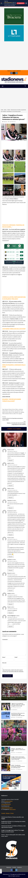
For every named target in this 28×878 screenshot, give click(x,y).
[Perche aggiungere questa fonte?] (26, 3)
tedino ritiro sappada (17, 413)
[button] (4, 86)
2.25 (13, 258)
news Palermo (11, 410)
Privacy (12, 813)
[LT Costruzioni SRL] (14, 33)
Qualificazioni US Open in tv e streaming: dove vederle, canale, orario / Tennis (13, 822)
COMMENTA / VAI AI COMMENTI (14, 428)
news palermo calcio (19, 410)
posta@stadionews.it (6, 804)
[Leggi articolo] (5, 706)
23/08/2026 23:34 (19, 769)
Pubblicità (18, 70)
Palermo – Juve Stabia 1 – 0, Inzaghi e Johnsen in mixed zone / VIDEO (18, 749)
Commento (5, 639)
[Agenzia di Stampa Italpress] (11, 782)
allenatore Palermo (8, 409)
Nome (4, 657)
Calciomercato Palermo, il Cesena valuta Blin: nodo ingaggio (12, 817)
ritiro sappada (21, 412)
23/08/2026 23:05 (12, 698)
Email (16, 657)
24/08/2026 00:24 (10, 743)
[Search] (25, 86)
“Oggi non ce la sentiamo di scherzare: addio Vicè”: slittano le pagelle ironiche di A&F (18, 704)
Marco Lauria (12, 809)
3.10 (10, 258)
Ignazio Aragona (8, 801)
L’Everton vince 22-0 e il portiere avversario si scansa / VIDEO (12, 418)
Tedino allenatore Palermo (7, 413)
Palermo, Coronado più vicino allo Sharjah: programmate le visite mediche (16, 423)
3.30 (8, 258)
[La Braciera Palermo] (14, 16)
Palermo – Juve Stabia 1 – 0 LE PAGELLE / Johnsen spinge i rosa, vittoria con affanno (13, 695)
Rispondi (11, 460)
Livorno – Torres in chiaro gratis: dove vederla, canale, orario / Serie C (13, 835)
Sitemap (8, 813)
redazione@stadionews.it (7, 807)
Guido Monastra (5, 698)
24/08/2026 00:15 (19, 752)
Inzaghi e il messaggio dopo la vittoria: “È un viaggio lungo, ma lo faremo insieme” (12, 831)
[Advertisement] (14, 59)
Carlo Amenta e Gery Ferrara (16, 707)
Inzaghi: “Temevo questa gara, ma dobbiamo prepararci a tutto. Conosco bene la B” (18, 758)
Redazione (9, 70)
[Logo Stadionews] (11, 849)
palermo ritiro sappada (13, 412)
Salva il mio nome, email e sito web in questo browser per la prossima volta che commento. (13, 670)
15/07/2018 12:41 (12, 121)
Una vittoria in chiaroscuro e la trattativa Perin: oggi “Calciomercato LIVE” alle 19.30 (17, 714)
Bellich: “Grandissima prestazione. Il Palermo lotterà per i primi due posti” (18, 766)
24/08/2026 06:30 (14, 709)
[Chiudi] (3, 3)
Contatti (14, 70)
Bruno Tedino (15, 409)
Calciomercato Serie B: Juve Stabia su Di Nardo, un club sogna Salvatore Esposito (13, 826)
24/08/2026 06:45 (19, 717)
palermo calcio (5, 412)
